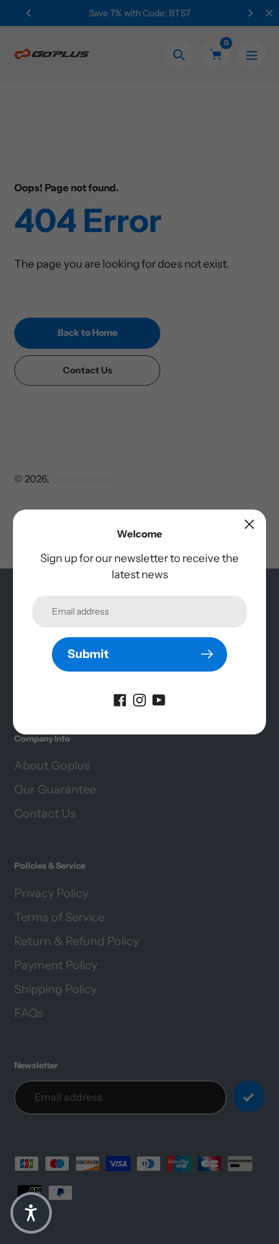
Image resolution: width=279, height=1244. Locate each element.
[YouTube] (158, 699)
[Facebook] (120, 699)
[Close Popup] (249, 524)
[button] (31, 1213)
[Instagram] (139, 699)
